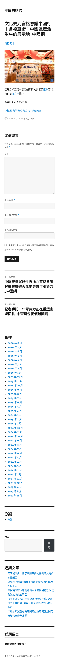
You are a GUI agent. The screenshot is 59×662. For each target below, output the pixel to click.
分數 (10, 519)
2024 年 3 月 (15, 465)
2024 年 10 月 (15, 436)
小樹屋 (8, 110)
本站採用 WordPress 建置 (28, 656)
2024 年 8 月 (15, 444)
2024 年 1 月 (14, 474)
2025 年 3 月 (15, 415)
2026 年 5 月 (15, 355)
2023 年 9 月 (15, 487)
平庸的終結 (13, 10)
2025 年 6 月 (15, 402)
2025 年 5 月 (15, 406)
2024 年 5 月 (15, 457)
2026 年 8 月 (15, 343)
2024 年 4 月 (15, 461)
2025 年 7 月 (15, 398)
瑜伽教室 (36, 110)
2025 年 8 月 (15, 393)
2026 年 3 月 (15, 364)
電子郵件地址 (12, 215)
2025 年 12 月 (15, 376)
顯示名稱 (10, 200)
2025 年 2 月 (15, 419)
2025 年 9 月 (15, 389)
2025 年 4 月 (15, 410)
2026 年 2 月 (15, 368)
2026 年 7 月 (15, 347)
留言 (8, 154)
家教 (45, 89)
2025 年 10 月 (15, 385)
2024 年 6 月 (15, 453)
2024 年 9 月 (15, 440)
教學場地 (17, 110)
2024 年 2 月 (15, 470)
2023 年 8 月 (15, 491)
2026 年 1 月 (14, 372)
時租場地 (9, 43)
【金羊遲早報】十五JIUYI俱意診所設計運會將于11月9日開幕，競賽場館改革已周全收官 (30, 603)
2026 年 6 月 (15, 351)
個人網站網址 (11, 229)
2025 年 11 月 (15, 381)
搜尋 (7, 537)
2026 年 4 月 (15, 359)
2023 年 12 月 (15, 478)
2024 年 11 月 (15, 432)
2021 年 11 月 (15, 495)
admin (12, 118)
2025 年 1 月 (14, 423)
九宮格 (15, 93)
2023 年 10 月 (15, 482)
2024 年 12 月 (15, 427)
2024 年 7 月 (15, 448)
